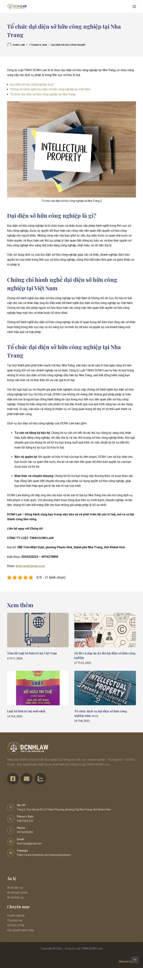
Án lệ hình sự (15, 897)
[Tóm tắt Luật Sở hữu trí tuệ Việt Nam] (38, 630)
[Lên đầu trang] (135, 960)
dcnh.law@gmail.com (29, 843)
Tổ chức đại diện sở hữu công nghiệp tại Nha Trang (42, 94)
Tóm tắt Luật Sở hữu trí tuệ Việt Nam (32, 653)
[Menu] (134, 6)
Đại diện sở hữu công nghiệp (68, 45)
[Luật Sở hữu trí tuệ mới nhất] (38, 688)
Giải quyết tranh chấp (20, 930)
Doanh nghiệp (16, 915)
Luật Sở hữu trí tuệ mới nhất (26, 711)
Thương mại (15, 920)
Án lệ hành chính (17, 892)
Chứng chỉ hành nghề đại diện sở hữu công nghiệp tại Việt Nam (50, 89)
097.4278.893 (25, 832)
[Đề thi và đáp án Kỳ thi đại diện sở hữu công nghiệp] (105, 630)
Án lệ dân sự (15, 887)
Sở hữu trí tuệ (15, 925)
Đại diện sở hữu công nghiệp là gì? (32, 84)
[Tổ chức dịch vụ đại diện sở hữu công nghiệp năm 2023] (105, 688)
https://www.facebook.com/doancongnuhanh (44, 854)
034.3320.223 (25, 820)
